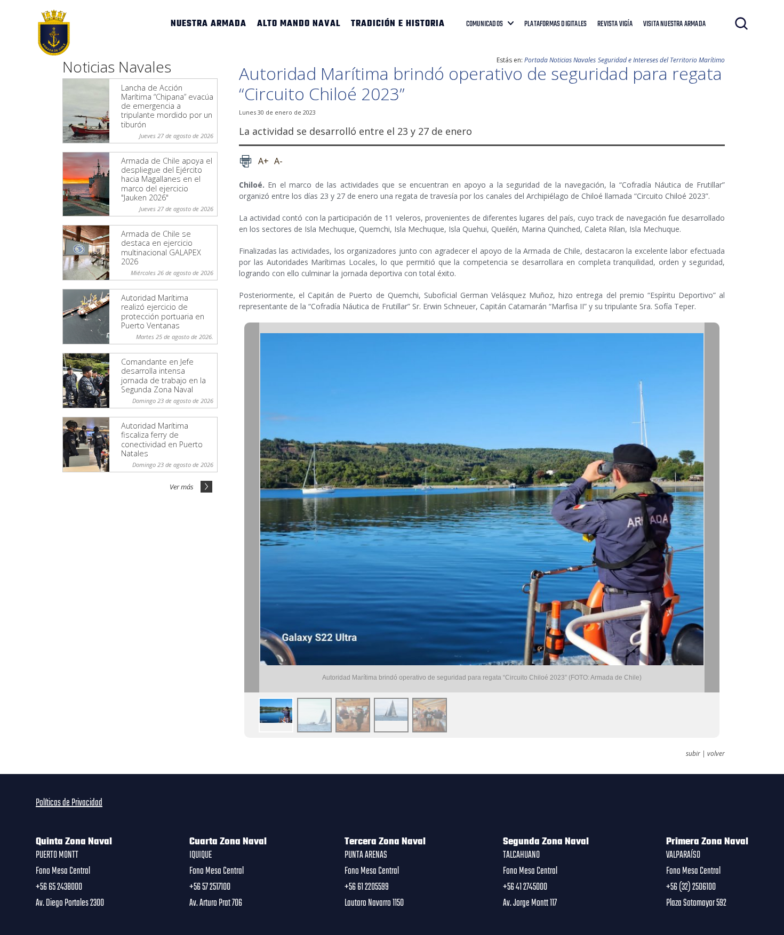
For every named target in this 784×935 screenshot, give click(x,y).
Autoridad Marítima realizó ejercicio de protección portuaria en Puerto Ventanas (162, 312)
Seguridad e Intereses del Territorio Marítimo (661, 60)
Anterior (251, 507)
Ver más (182, 486)
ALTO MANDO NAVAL (298, 24)
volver (716, 754)
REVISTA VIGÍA (615, 24)
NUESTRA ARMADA (208, 24)
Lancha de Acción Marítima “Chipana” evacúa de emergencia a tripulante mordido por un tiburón (167, 106)
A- (278, 161)
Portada (536, 60)
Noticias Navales (572, 60)
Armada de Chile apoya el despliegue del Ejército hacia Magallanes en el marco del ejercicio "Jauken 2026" (166, 179)
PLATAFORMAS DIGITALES (555, 24)
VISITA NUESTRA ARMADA (674, 24)
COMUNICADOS (484, 24)
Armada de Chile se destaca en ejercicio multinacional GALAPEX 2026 (161, 248)
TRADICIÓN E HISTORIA (398, 24)
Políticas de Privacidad (69, 802)
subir (693, 754)
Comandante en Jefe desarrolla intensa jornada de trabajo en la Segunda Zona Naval (163, 375)
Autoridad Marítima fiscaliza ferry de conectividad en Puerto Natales (162, 439)
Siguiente (712, 507)
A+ (263, 161)
